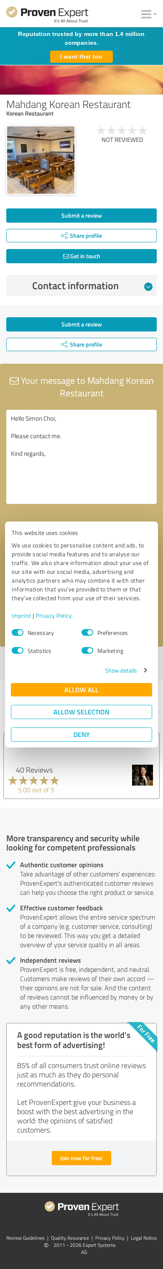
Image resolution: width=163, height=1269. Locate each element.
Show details (121, 670)
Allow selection (81, 712)
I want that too (81, 56)
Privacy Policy (54, 615)
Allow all (81, 689)
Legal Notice (144, 1237)
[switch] (87, 632)
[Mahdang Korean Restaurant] (40, 160)
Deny (82, 734)
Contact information (75, 285)
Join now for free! (81, 1158)
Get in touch (84, 256)
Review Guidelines (25, 1237)
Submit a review (81, 215)
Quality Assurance (70, 1237)
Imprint (21, 615)
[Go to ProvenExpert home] (47, 16)
